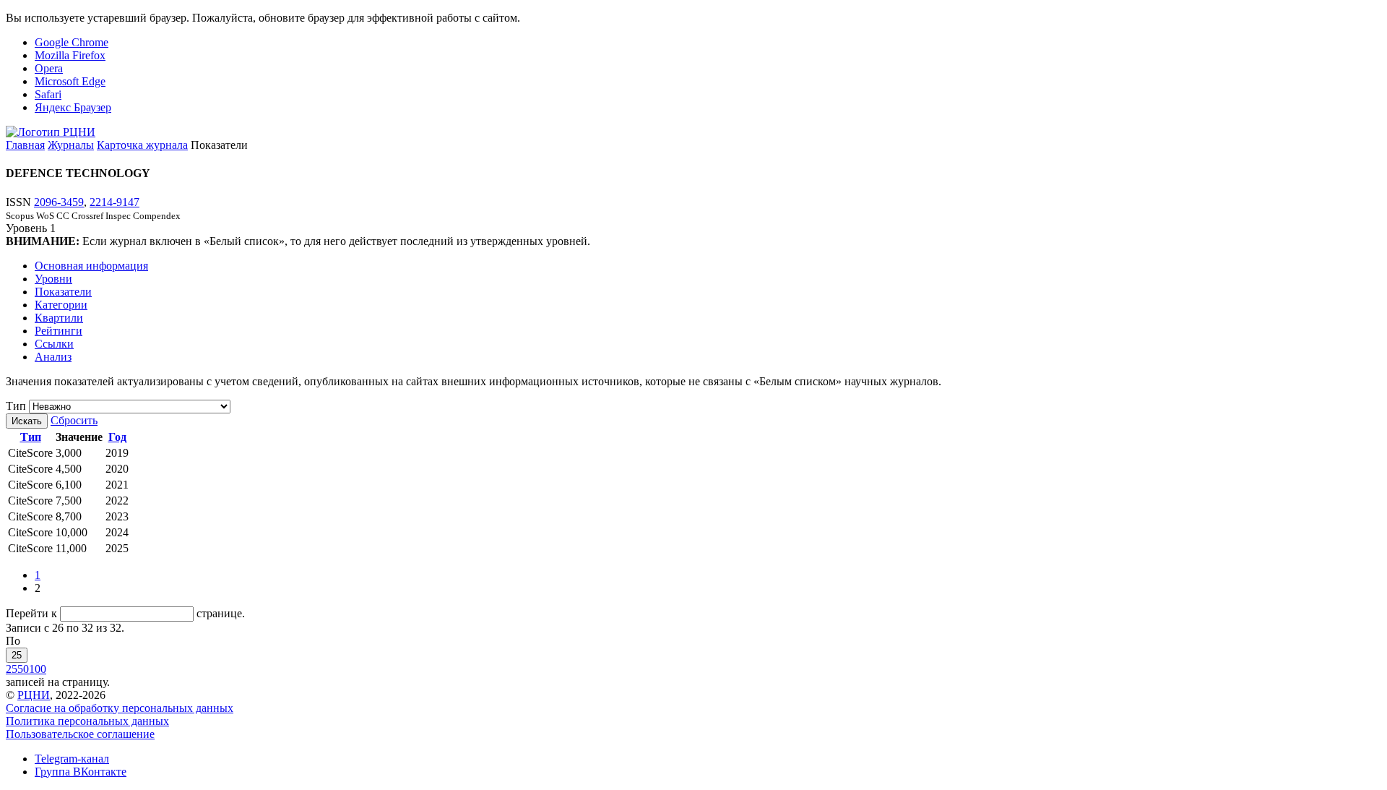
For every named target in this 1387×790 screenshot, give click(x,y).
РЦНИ (33, 695)
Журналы (71, 145)
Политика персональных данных (87, 721)
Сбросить (74, 420)
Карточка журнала (142, 145)
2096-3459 (59, 202)
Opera (49, 68)
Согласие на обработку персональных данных (119, 708)
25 (17, 655)
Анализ (53, 357)
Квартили (59, 318)
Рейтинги (58, 331)
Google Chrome (71, 42)
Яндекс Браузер (73, 107)
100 (37, 669)
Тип (16, 406)
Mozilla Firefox (70, 55)
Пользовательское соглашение (80, 734)
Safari (48, 94)
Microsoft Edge (70, 81)
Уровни (53, 278)
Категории (61, 305)
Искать (27, 421)
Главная (25, 145)
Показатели (63, 291)
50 (23, 669)
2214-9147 (114, 202)
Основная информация (91, 265)
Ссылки (54, 344)
